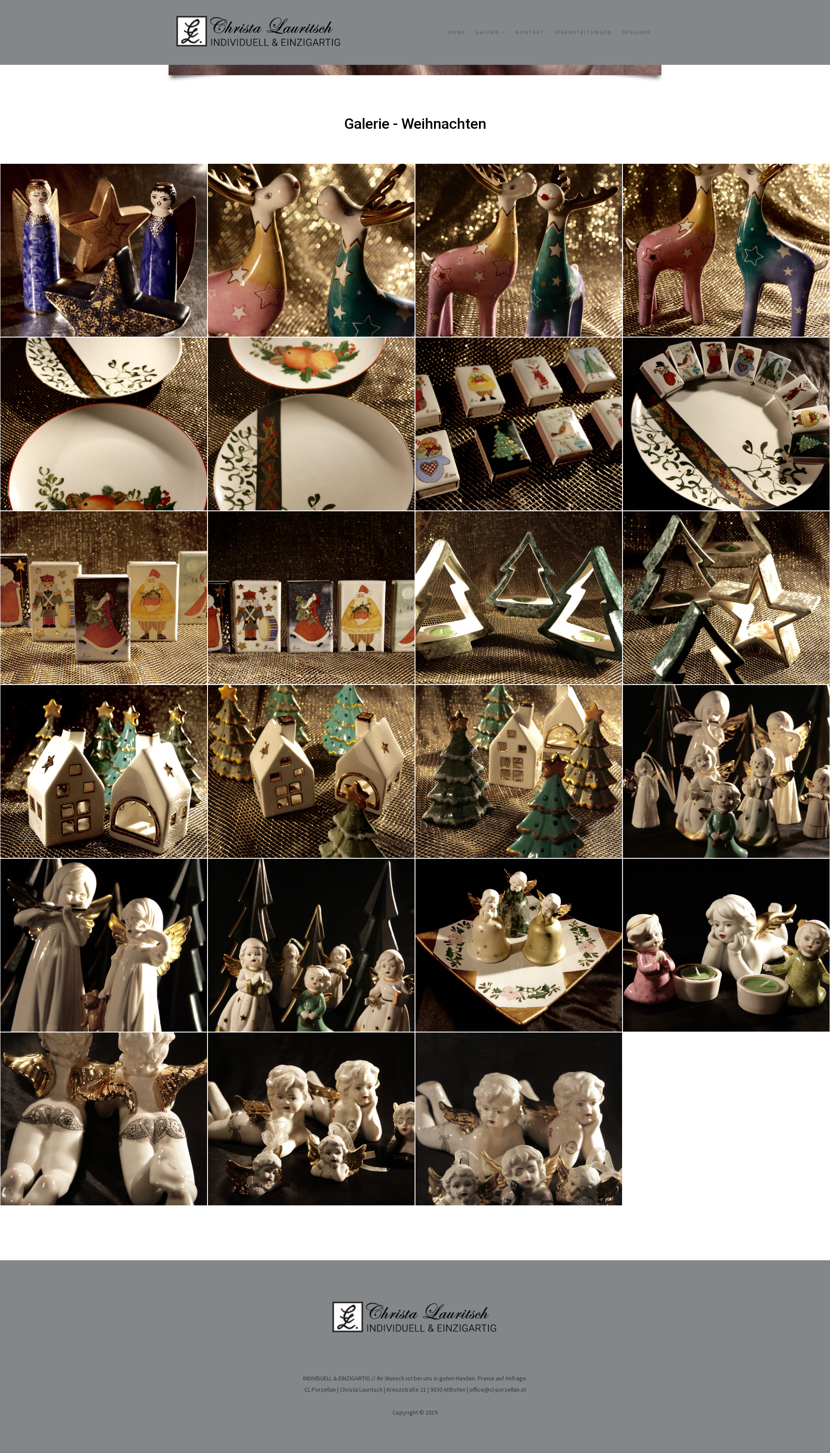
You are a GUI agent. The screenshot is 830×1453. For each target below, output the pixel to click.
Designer (636, 32)
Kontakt (530, 32)
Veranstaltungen (583, 32)
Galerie (488, 32)
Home (457, 32)
